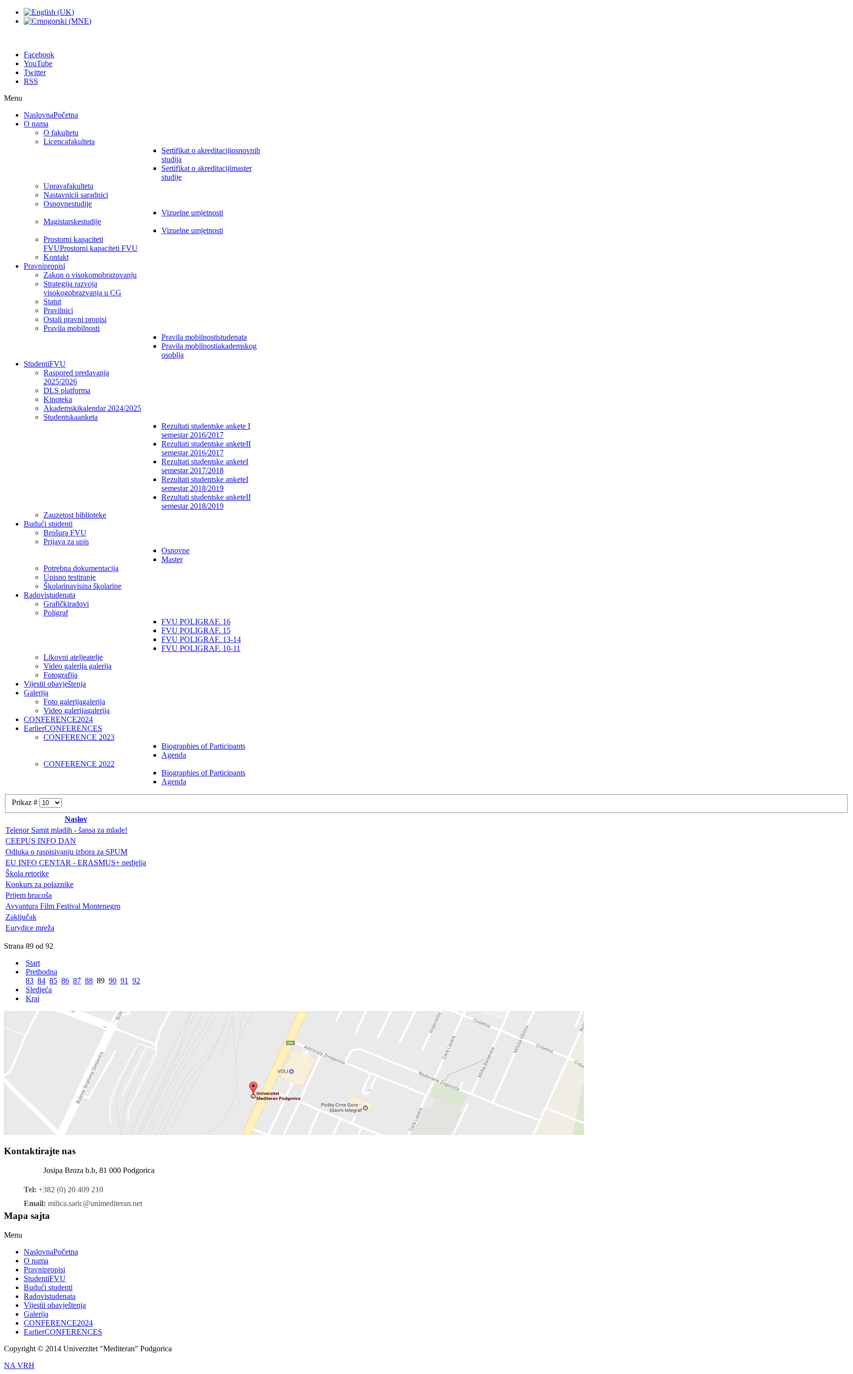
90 (112, 980)
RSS (31, 81)
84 (41, 980)
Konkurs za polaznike (39, 884)
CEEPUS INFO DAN (40, 841)
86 (65, 980)
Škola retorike (27, 873)
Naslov (76, 819)
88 (89, 980)
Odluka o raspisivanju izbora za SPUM (66, 852)
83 (30, 980)
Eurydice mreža (29, 928)
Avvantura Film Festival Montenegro (62, 906)
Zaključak (21, 917)
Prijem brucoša (28, 895)
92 (136, 980)
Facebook (39, 54)
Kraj (32, 998)
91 (124, 980)
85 (53, 980)
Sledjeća (39, 989)
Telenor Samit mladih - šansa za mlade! (66, 830)
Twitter (35, 72)
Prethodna (41, 972)
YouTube (38, 63)
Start (33, 963)
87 (77, 980)
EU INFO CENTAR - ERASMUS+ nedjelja (75, 862)
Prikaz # (25, 802)
